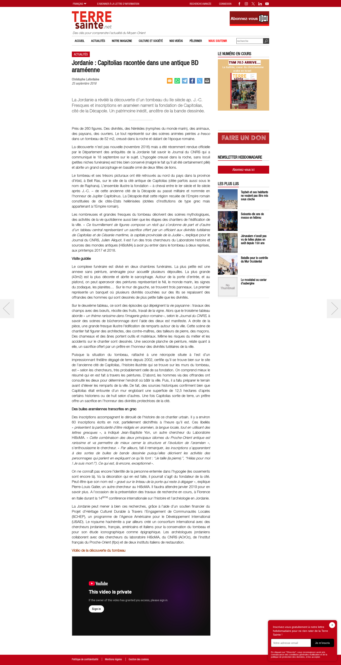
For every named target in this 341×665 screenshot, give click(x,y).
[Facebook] (240, 3)
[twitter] (199, 81)
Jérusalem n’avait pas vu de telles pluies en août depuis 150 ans (254, 239)
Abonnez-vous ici (243, 169)
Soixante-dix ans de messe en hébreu (252, 215)
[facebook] (192, 81)
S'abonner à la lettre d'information (118, 3)
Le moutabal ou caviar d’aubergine (254, 281)
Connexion (225, 3)
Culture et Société (151, 40)
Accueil (79, 40)
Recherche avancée (200, 3)
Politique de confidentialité (85, 659)
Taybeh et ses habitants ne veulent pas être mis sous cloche (254, 195)
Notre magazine (122, 40)
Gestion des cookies (139, 659)
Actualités (98, 40)
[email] (169, 81)
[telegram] (184, 81)
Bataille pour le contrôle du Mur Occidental (254, 259)
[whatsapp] (177, 81)
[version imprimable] (207, 81)
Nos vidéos (176, 40)
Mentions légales (113, 659)
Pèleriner (196, 40)
